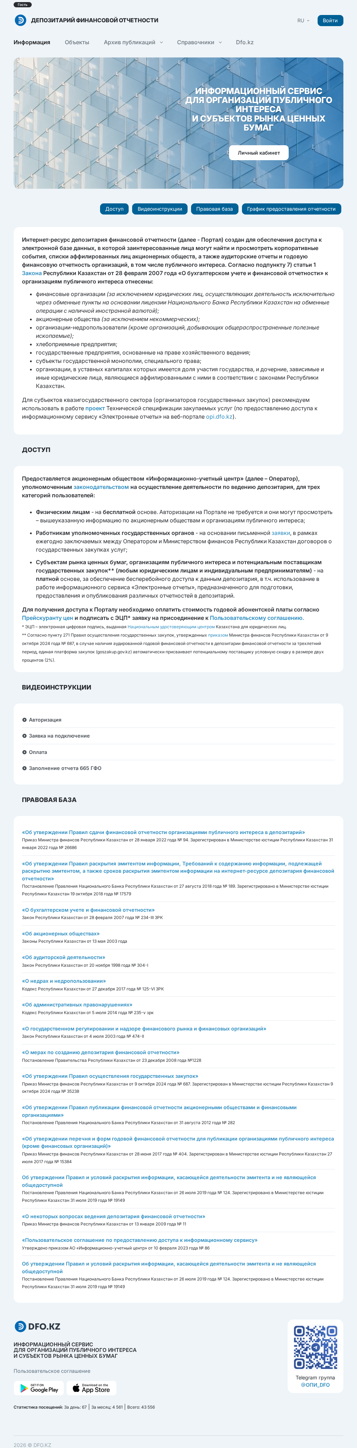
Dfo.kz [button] (245, 42)
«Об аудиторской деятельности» (63, 957)
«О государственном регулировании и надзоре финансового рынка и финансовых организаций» (144, 1028)
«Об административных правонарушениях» (77, 1004)
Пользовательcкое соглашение (52, 1371)
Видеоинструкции (160, 209)
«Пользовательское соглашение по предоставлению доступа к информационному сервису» (140, 1240)
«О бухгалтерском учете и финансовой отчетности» (88, 910)
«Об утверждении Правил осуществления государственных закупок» (110, 1076)
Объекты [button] (77, 42)
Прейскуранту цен (47, 617)
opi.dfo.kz (219, 416)
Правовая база (214, 209)
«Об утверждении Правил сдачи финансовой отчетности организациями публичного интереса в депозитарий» (163, 832)
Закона (32, 273)
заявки (281, 532)
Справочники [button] (196, 42)
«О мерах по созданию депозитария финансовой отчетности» (101, 1052)
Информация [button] (32, 42)
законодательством (101, 486)
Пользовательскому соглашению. (257, 617)
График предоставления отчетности (291, 209)
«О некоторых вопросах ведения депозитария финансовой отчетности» (113, 1216)
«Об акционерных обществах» (61, 933)
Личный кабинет (259, 153)
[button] (304, 20)
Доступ (114, 209)
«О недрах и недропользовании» (64, 981)
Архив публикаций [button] (130, 42)
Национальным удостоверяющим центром (171, 626)
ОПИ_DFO (318, 1385)
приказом (218, 635)
